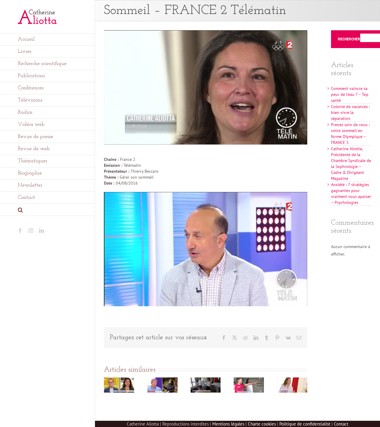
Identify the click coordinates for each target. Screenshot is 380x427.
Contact (341, 424)
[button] (47, 210)
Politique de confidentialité (304, 424)
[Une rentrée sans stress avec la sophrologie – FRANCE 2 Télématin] (249, 380)
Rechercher (349, 39)
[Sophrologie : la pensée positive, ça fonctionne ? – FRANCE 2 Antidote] (162, 380)
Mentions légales (228, 424)
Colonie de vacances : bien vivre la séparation (350, 112)
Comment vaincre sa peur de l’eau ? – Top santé (349, 94)
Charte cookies (262, 424)
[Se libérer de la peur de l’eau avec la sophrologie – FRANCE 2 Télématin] (292, 380)
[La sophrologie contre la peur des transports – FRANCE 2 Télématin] (206, 380)
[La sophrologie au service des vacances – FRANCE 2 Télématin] (119, 380)
